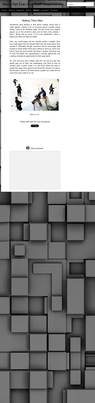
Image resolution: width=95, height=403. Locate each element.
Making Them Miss (32, 20)
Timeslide (54, 10)
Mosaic (29, 10)
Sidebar (36, 10)
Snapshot (44, 10)
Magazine (20, 10)
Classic (4, 10)
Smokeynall (45, 121)
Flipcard (12, 10)
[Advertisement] (73, 59)
